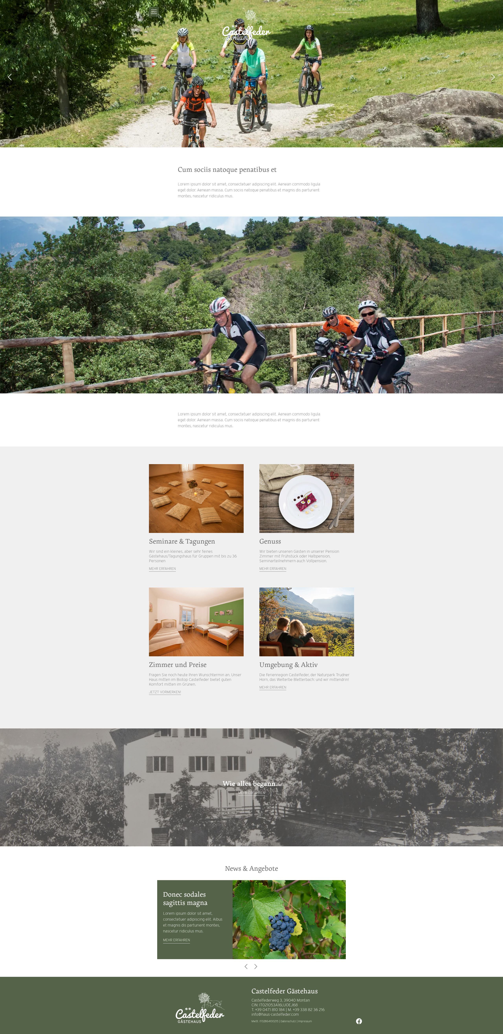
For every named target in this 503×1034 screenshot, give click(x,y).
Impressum (305, 1021)
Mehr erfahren (162, 569)
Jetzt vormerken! (165, 692)
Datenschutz (288, 1021)
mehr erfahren (176, 940)
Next (493, 77)
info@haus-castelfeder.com (275, 1014)
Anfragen (344, 9)
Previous (10, 77)
